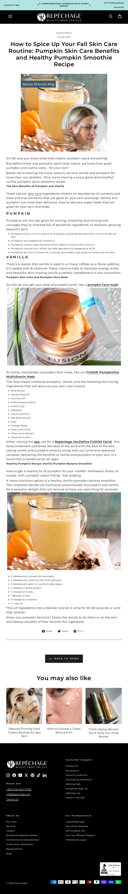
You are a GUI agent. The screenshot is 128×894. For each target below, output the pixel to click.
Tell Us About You (75, 831)
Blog (9, 853)
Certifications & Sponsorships (22, 840)
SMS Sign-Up (73, 793)
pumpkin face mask (103, 284)
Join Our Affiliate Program (80, 835)
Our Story (11, 822)
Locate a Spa (11, 5)
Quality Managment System (22, 835)
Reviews (10, 826)
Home (60, 33)
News (68, 33)
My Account (72, 770)
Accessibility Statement (79, 779)
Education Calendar (77, 826)
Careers (10, 831)
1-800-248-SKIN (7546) (18, 789)
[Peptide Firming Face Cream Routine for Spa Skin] (24, 706)
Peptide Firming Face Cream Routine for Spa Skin (24, 732)
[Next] (90, 5)
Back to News (66, 658)
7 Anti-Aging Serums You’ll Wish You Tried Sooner (104, 733)
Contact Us (12, 799)
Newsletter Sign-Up (77, 789)
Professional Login (76, 840)
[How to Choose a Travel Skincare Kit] (64, 706)
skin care (35, 193)
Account (119, 7)
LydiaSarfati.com (75, 822)
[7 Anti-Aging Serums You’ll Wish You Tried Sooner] (104, 706)
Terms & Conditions (76, 775)
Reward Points (14, 849)
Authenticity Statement (19, 844)
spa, (37, 442)
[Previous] (37, 5)
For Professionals (114, 3)
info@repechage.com (18, 794)
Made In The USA (75, 798)
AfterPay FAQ (73, 784)
